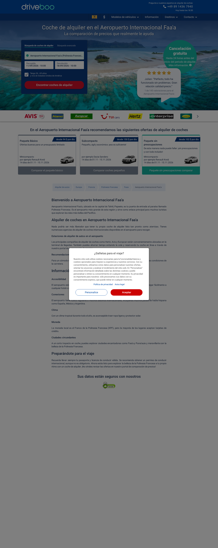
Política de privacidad (103, 284)
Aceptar (126, 292)
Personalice (91, 292)
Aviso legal (119, 284)
